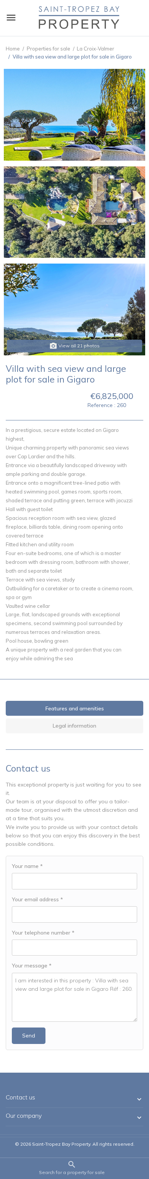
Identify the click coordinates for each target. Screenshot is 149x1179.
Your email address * (37, 899)
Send (28, 1035)
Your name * (27, 866)
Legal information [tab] (74, 725)
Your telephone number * (43, 932)
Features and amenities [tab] (74, 708)
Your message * (32, 965)
